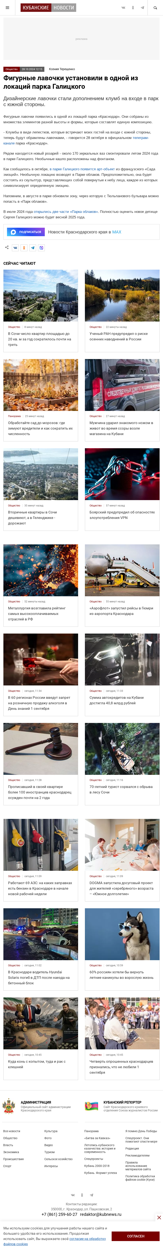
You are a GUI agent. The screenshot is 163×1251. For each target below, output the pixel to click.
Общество (12, 69)
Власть (8, 1145)
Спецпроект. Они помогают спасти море (141, 1139)
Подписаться (30, 232)
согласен (135, 1236)
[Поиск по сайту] (155, 7)
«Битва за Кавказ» (97, 1138)
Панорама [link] (14, 416)
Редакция (132, 1148)
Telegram (142, 7)
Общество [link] (14, 327)
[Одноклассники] (24, 247)
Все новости (11, 1131)
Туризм (49, 1152)
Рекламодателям (137, 1155)
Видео (48, 1145)
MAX (116, 231)
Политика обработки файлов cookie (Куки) (140, 1178)
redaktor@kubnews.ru (100, 1214)
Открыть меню (7, 7)
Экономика (11, 1152)
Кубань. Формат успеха (100, 1173)
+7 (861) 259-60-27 (59, 1214)
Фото (48, 1138)
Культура (51, 1131)
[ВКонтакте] (15, 247)
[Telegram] (32, 247)
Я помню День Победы (141, 1131)
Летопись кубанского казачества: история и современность (99, 1148)
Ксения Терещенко (62, 69)
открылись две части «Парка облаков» (66, 212)
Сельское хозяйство (58, 1159)
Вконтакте (123, 7)
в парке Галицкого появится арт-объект (82, 169)
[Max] (41, 247)
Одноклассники (133, 7)
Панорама (91, 1131)
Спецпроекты (93, 1159)
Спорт (7, 1166)
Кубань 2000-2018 (97, 1166)
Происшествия (13, 1159)
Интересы (51, 1166)
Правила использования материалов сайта (138, 1166)
